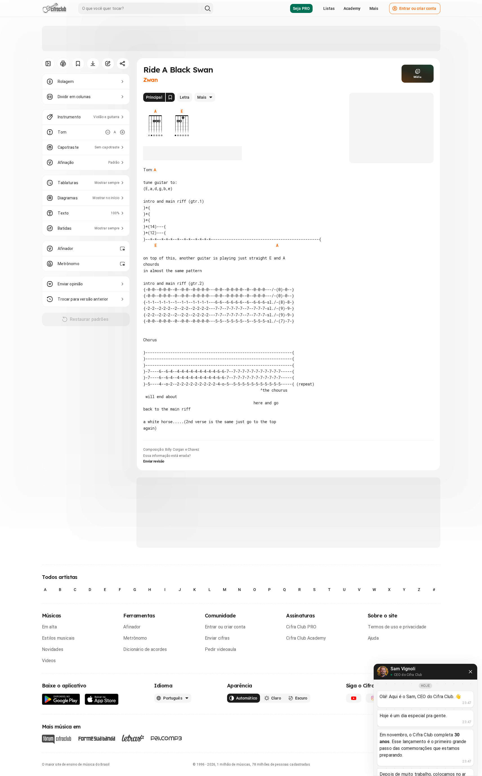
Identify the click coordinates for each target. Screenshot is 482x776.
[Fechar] (470, 671)
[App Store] (102, 699)
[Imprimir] (63, 63)
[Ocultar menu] (48, 63)
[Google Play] (61, 699)
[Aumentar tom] (122, 132)
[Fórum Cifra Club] (56, 739)
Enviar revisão (154, 461)
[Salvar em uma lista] (78, 63)
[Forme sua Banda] (96, 738)
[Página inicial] (54, 8)
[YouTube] (353, 698)
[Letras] (133, 738)
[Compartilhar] (122, 63)
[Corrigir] (108, 63)
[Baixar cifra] (93, 63)
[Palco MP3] (166, 738)
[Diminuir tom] (107, 132)
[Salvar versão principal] (170, 97)
